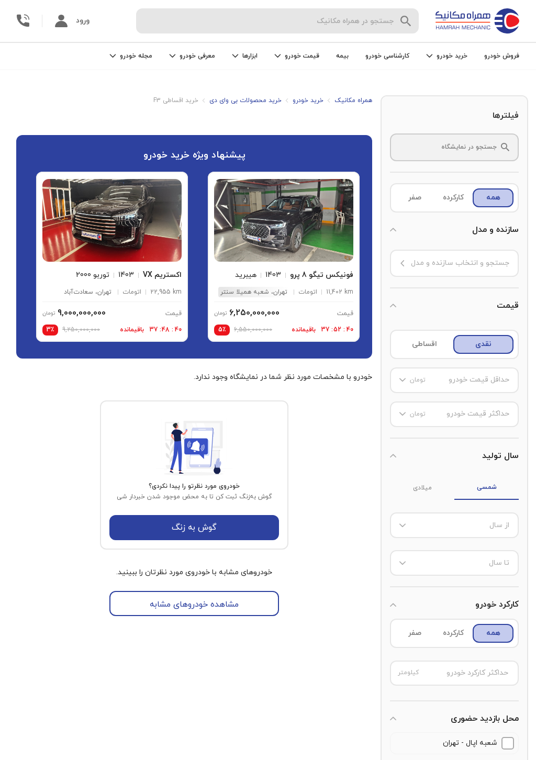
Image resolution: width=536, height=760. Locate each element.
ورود (83, 21)
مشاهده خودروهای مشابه (194, 604)
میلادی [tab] (422, 488)
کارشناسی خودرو (387, 56)
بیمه (342, 56)
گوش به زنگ (194, 527)
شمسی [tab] (487, 487)
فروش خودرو (501, 56)
